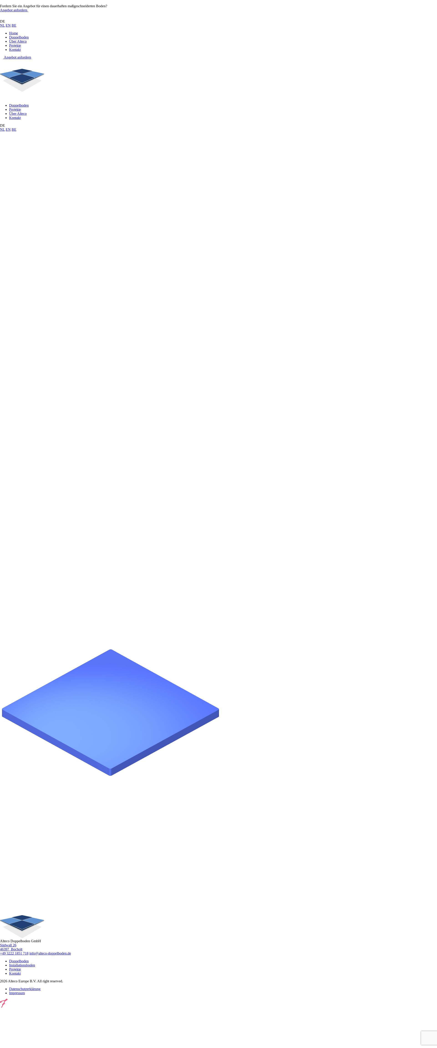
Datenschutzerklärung (25, 989)
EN (8, 25)
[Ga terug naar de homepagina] (22, 17)
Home (13, 33)
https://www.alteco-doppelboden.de (49, 180)
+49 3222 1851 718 (14, 953)
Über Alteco (18, 41)
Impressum (17, 993)
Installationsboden (22, 965)
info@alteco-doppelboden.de (50, 953)
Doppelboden (19, 37)
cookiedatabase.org (65, 661)
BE (14, 25)
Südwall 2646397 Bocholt (11, 947)
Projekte (15, 45)
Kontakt (15, 49)
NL (2, 25)
